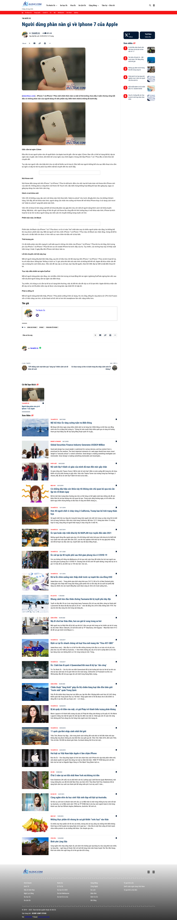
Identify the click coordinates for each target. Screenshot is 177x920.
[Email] (34, 43)
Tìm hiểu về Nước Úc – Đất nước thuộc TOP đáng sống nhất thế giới (136, 59)
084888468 (28, 917)
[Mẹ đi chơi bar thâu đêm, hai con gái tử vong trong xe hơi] (35, 626)
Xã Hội (52, 772)
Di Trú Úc (60, 886)
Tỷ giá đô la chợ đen (130, 890)
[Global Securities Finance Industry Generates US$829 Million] (35, 449)
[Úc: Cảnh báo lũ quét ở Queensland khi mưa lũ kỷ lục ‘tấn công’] (35, 670)
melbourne (61, 12)
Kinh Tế (26, 886)
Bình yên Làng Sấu (59, 841)
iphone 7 (41, 327)
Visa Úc (73, 5)
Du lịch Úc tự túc (62, 897)
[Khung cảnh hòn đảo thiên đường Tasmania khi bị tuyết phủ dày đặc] (35, 604)
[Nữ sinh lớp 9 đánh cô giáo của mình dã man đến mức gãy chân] (35, 471)
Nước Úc (60, 883)
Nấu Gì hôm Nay (29, 890)
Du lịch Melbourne (63, 893)
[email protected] (43, 917)
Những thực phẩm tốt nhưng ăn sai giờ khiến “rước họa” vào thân (80, 819)
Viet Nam (69, 12)
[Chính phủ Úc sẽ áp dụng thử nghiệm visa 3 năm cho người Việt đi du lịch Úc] (151, 79)
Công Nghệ (94, 886)
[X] (131, 35)
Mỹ (55, 12)
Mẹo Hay (53, 485)
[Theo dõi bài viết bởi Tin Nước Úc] (25, 35)
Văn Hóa (53, 838)
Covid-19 (45, 12)
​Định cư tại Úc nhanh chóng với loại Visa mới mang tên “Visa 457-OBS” (82, 643)
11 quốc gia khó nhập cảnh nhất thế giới (68, 731)
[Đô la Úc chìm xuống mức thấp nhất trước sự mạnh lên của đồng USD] (35, 582)
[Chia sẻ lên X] (29, 43)
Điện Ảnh (93, 893)
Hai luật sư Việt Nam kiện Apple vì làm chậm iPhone (74, 753)
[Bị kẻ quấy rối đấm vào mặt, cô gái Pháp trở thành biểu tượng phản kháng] (35, 714)
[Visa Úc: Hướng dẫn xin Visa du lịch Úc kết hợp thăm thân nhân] (151, 98)
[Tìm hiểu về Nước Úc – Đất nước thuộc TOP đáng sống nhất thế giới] (151, 60)
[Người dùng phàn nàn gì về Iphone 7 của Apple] (33, 394)
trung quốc (37, 12)
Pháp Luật (54, 463)
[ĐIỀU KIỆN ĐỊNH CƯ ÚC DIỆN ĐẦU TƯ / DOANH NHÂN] (151, 88)
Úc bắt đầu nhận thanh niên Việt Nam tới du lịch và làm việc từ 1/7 (136, 49)
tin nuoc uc (28, 12)
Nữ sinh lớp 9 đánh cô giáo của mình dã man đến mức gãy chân (79, 467)
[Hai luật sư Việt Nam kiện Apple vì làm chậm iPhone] (35, 758)
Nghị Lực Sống (29, 893)
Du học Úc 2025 (62, 890)
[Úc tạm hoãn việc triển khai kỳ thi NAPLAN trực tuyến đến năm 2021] (35, 538)
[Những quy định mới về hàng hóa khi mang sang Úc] (151, 69)
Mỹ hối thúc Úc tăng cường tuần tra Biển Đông (71, 423)
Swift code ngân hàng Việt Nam (134, 886)
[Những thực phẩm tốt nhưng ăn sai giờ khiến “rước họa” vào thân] (35, 824)
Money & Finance (56, 441)
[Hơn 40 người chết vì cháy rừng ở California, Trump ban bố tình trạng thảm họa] (35, 516)
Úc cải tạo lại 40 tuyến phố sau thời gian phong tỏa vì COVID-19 (79, 555)
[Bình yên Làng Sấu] (35, 846)
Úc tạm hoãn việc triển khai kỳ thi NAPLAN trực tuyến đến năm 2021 (81, 533)
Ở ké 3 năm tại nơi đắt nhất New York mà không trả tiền (75, 775)
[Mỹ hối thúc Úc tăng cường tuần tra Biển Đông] (35, 427)
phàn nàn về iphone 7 (52, 327)
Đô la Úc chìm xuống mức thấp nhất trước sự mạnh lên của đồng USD (81, 577)
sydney (76, 12)
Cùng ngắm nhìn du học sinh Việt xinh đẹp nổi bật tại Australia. (79, 797)
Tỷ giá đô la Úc (129, 883)
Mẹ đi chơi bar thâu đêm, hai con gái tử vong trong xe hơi (76, 621)
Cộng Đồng (93, 5)
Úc (50, 12)
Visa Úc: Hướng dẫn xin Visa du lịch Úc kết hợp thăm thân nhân (136, 97)
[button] (39, 43)
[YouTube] (147, 35)
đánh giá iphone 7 (32, 327)
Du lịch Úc (82, 5)
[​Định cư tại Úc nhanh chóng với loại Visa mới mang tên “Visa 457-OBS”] (35, 648)
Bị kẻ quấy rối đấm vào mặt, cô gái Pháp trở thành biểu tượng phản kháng (83, 709)
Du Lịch (93, 890)
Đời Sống (93, 900)
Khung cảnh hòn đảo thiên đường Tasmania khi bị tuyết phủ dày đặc (81, 599)
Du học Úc (63, 5)
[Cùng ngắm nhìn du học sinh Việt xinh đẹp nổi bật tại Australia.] (35, 802)
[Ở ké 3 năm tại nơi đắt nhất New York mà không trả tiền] (35, 780)
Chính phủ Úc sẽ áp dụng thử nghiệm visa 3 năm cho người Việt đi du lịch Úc (136, 78)
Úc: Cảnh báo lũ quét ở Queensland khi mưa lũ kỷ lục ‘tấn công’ (79, 665)
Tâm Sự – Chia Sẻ (108, 5)
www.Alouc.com (28, 96)
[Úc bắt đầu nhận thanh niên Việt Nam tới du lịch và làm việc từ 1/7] (151, 50)
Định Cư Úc (94, 897)
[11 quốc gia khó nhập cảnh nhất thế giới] (35, 736)
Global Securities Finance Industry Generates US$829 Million (78, 445)
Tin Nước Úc (50, 5)
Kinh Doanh (28, 883)
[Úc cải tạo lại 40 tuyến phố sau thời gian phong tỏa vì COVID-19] (35, 560)
